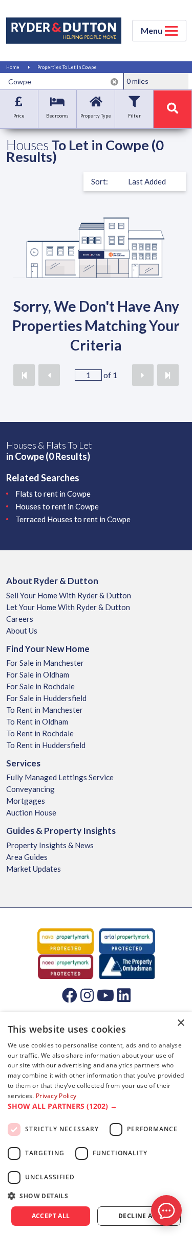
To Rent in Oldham (37, 721)
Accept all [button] (51, 1215)
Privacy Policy (56, 1095)
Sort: (99, 181)
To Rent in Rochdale (40, 733)
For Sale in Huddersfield (46, 698)
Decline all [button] (139, 1215)
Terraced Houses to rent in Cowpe (73, 519)
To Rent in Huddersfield (46, 745)
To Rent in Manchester (44, 709)
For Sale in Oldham (37, 674)
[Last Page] (168, 375)
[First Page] (24, 375)
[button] (96, 1106)
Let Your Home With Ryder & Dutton (68, 607)
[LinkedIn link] (124, 995)
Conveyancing (30, 789)
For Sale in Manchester (45, 662)
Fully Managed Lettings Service (60, 777)
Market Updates (33, 868)
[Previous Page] (49, 375)
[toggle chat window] (166, 1210)
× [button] (180, 1023)
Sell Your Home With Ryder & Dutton (68, 595)
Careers (19, 618)
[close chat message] (173, 1112)
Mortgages (25, 800)
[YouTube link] (105, 995)
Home (12, 67)
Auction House (31, 812)
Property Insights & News (50, 845)
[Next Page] (143, 375)
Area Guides (27, 856)
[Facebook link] (69, 995)
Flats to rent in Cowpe (53, 493)
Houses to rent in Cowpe (57, 506)
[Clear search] (114, 81)
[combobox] (63, 81)
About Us (21, 630)
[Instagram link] (87, 995)
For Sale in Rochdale (40, 686)
